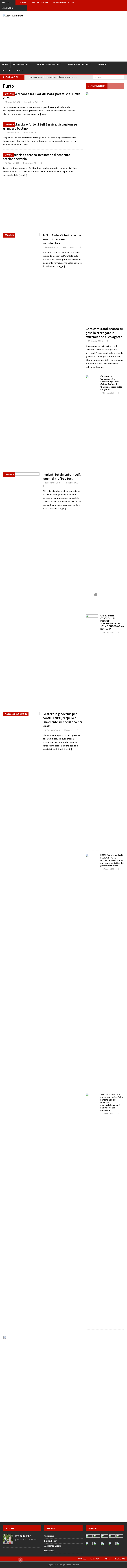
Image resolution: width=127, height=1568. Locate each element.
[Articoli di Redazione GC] (8, 1542)
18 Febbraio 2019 (53, 482)
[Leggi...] (100, 367)
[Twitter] (118, 2)
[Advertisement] (86, 35)
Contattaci (22, 2)
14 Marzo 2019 (51, 247)
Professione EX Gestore (63, 2)
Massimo (68, 730)
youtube (82, 1558)
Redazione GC (30, 102)
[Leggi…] (44, 114)
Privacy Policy (50, 1541)
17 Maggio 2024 (12, 102)
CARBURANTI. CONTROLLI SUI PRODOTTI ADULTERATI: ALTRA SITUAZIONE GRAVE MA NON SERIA (112, 622)
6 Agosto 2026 (108, 632)
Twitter (107, 1558)
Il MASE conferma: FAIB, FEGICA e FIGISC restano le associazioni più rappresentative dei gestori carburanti (112, 860)
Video (20, 70)
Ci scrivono (7, 8)
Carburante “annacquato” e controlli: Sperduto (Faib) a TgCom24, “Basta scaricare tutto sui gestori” (111, 383)
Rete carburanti (21, 64)
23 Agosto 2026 (95, 341)
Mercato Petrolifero (79, 64)
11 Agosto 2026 (108, 392)
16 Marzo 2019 (12, 163)
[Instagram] (124, 2)
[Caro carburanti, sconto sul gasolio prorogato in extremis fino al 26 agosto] (105, 208)
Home (5, 64)
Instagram (120, 1558)
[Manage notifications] (20, 1559)
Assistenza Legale (40, 2)
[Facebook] (112, 2)
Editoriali (6, 2)
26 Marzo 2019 (12, 132)
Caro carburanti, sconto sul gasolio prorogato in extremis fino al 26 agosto (104, 333)
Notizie (6, 70)
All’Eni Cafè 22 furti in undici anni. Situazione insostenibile (62, 239)
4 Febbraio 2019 (52, 730)
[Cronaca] (21, 349)
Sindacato (103, 64)
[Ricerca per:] (108, 77)
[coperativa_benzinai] (34, 1417)
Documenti (49, 1550)
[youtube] (106, 2)
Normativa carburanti (49, 64)
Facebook (94, 1558)
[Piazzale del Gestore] (21, 828)
